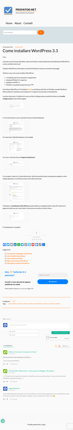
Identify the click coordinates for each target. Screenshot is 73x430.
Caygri (43, 424)
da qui (30, 89)
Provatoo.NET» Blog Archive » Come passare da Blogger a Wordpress (31, 371)
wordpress (57, 303)
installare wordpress (28, 303)
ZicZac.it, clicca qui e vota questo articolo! (23, 352)
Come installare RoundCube (15, 256)
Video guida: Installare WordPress (18, 263)
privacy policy (20, 288)
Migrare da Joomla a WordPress (17, 261)
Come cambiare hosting (14, 258)
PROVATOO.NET (26, 9)
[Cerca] (41, 32)
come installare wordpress (15, 303)
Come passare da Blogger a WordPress (19, 254)
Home (9, 23)
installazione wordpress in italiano (44, 303)
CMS (13, 301)
